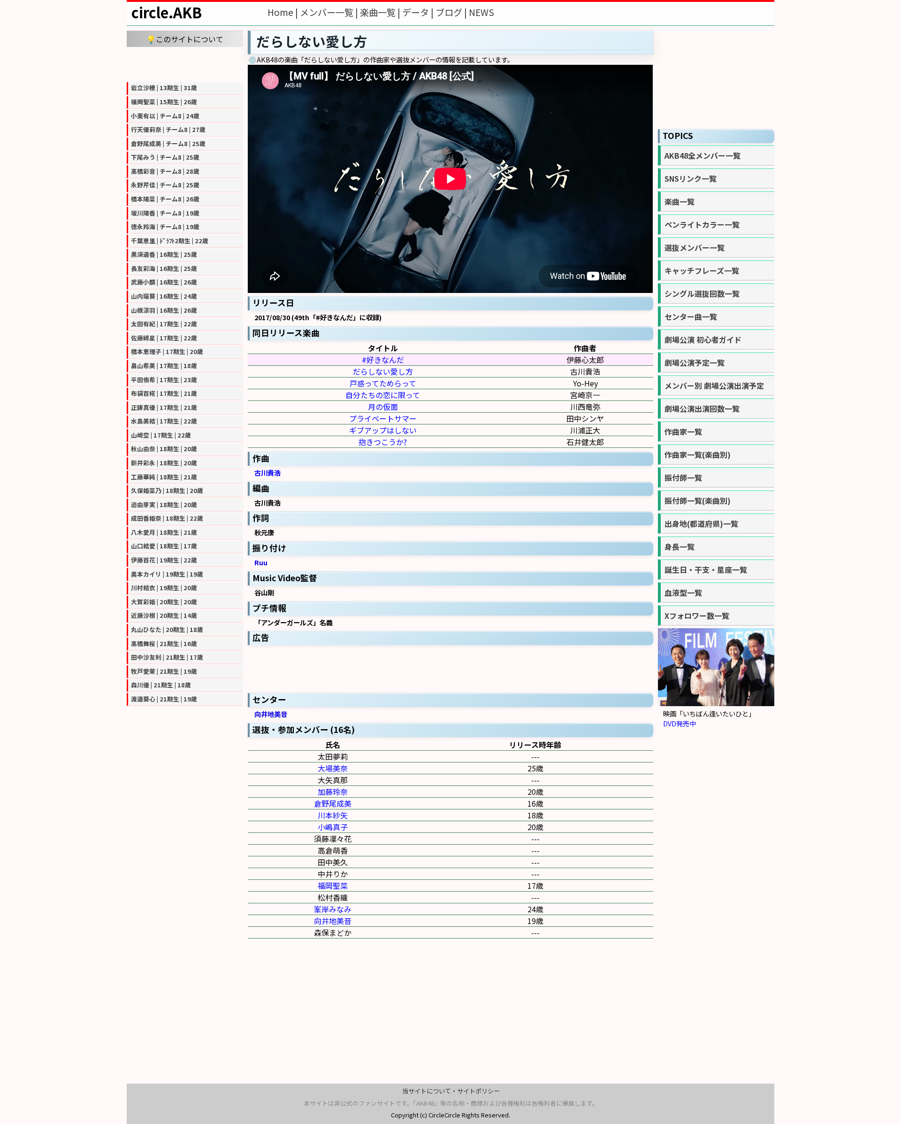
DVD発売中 (679, 723)
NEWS (481, 12)
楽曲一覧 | (381, 12)
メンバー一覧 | (330, 12)
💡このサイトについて (184, 39)
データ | (418, 12)
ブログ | (452, 12)
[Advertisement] (185, 63)
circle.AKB (166, 12)
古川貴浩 (267, 472)
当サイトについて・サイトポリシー (451, 1090)
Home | (283, 12)
